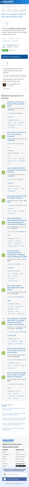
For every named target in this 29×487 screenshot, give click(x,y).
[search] (26, 6)
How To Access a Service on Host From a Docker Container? (16, 134)
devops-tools (11, 38)
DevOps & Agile (22, 332)
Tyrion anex (10, 117)
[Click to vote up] (4, 22)
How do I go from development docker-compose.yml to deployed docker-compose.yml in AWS (17, 254)
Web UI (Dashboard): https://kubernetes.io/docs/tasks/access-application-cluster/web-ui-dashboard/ (17, 221)
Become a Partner (20, 459)
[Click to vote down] (4, 25)
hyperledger (10, 308)
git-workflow (10, 343)
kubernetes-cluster (18, 243)
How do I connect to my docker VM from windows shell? (16, 104)
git (8, 341)
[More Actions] (25, 50)
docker (17, 38)
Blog (3, 461)
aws (9, 273)
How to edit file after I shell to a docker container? (16, 197)
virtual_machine (11, 396)
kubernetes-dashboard (13, 246)
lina (8, 147)
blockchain (10, 306)
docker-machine (6, 40)
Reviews (4, 456)
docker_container (21, 396)
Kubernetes (21, 231)
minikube (22, 246)
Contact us (4, 459)
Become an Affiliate (20, 456)
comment (13, 50)
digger (9, 300)
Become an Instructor (21, 454)
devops (4, 38)
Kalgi (9, 235)
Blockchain (20, 297)
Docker (14, 45)
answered (9, 84)
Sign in (21, 483)
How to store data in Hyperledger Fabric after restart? (15, 287)
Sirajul (18, 84)
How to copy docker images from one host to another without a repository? (16, 375)
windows (19, 125)
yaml (9, 163)
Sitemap (4, 466)
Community (5, 463)
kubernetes (10, 241)
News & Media (5, 454)
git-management (19, 343)
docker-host (14, 40)
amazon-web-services (12, 280)
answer (5, 50)
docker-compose (11, 160)
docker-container (11, 125)
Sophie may (10, 183)
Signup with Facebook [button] (13, 479)
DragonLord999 (12, 335)
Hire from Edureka (20, 461)
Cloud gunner (11, 267)
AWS (19, 264)
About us (4, 452)
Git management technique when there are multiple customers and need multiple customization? (17, 321)
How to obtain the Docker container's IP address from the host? (16, 170)
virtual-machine (11, 127)
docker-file (15, 276)
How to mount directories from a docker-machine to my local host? (16, 350)
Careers (17, 452)
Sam (18, 45)
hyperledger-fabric (19, 306)
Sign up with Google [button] (12, 474)
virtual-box (16, 393)
